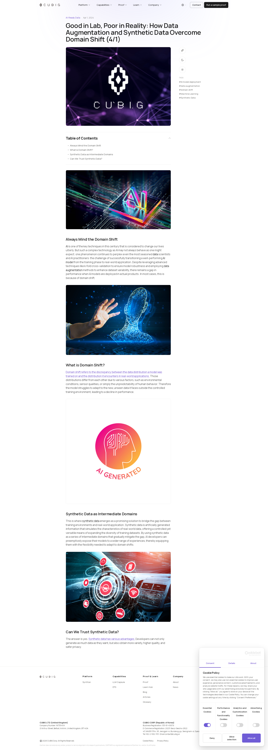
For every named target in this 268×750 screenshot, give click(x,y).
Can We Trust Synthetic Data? (86, 158)
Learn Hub (148, 687)
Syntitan (87, 682)
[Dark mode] (182, 60)
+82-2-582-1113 (152, 734)
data (155, 254)
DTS (114, 687)
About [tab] (253, 663)
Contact (196, 4)
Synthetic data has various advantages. (112, 639)
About (176, 682)
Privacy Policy (162, 740)
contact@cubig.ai (172, 734)
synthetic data (90, 521)
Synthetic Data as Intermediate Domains (91, 154)
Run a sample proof (216, 4)
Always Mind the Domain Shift (85, 145)
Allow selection (231, 738)
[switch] (223, 725)
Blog (145, 692)
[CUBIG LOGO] (50, 5)
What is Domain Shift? (81, 149)
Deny (212, 738)
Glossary (147, 702)
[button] (118, 138)
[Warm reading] (182, 69)
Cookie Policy (148, 740)
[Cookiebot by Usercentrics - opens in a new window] (247, 653)
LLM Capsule (119, 682)
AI (67, 246)
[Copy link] (182, 50)
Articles (146, 697)
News (175, 687)
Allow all (251, 738)
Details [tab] (231, 663)
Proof (145, 682)
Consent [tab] (210, 663)
